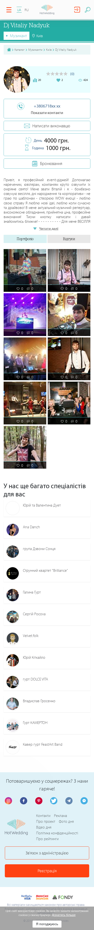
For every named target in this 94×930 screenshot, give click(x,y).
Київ (49, 49)
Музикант (18, 35)
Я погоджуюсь (47, 924)
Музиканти (35, 49)
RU (27, 9)
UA (19, 9)
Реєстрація (47, 870)
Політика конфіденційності (57, 832)
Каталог (19, 49)
